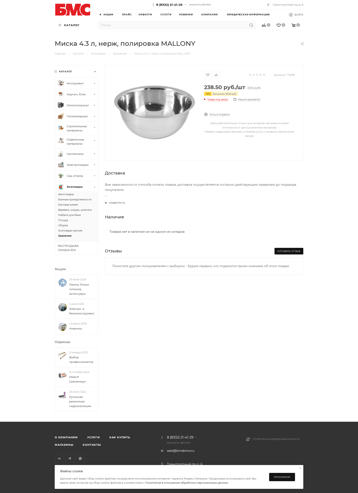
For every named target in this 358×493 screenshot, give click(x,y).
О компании (66, 437)
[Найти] (251, 25)
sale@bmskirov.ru (180, 451)
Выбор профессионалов (81, 359)
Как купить (119, 437)
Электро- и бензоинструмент (81, 311)
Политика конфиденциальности (276, 439)
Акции (60, 269)
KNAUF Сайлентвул (77, 379)
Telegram (69, 458)
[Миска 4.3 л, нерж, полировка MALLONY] (154, 112)
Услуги (93, 437)
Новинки (62, 342)
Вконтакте (59, 458)
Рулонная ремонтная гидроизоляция (80, 401)
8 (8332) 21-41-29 (169, 5)
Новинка (75, 328)
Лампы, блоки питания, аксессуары (79, 289)
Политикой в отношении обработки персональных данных (186, 482)
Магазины (64, 444)
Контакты (92, 444)
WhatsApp (80, 458)
